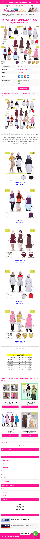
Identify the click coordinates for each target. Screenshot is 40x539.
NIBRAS (5, 488)
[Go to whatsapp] (35, 533)
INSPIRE (5, 495)
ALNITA (5, 492)
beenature (5, 467)
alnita (4, 464)
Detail (10, 406)
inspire (4, 474)
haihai (4, 471)
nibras (4, 477)
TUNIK (7, 14)
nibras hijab (6, 481)
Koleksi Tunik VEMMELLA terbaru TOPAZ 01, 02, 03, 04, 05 (19, 21)
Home (3, 14)
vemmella (12, 14)
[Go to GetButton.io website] (36, 537)
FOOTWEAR (6, 460)
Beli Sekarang (23, 88)
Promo (4, 453)
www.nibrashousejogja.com (20, 2)
